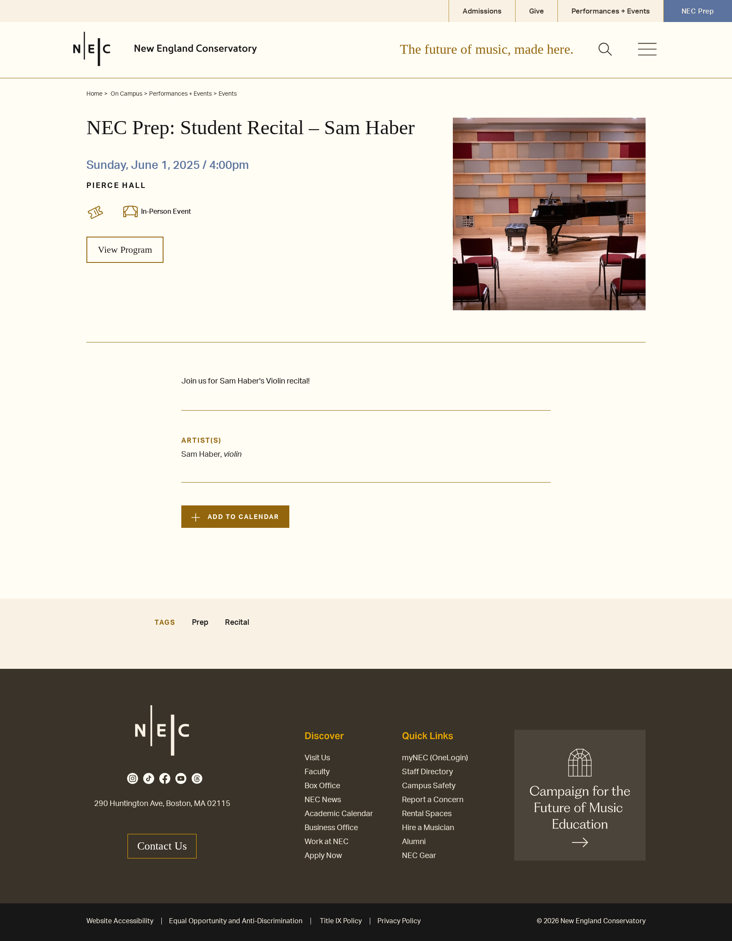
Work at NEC (327, 842)
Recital (237, 622)
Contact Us (162, 846)
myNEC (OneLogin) (435, 758)
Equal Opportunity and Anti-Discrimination (235, 921)
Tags (165, 622)
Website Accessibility (119, 921)
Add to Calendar (243, 517)
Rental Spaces (427, 814)
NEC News (323, 800)
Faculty (317, 772)
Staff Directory (427, 772)
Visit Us (317, 758)
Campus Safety (428, 786)
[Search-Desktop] (605, 50)
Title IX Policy (341, 921)
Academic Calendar (339, 814)
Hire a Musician (428, 828)
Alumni (414, 842)
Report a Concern (432, 800)
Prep (200, 622)
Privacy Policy (399, 921)
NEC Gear (419, 856)
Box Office (322, 786)
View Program (125, 249)
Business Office (331, 828)
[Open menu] (647, 49)
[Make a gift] (580, 795)
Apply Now (323, 856)
